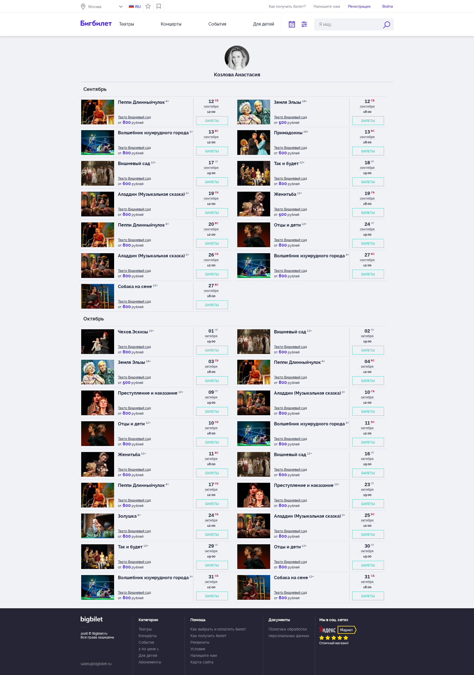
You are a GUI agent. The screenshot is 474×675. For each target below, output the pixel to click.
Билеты (212, 121)
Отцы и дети (290, 225)
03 (211, 361)
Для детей (263, 24)
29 (211, 546)
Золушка (129, 516)
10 (367, 392)
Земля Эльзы (290, 102)
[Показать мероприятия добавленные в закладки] (159, 6)
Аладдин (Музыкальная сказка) (153, 194)
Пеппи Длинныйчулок (143, 102)
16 (367, 453)
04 (367, 361)
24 (367, 224)
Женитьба (288, 194)
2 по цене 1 (149, 649)
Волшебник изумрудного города (155, 132)
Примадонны (291, 132)
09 (211, 392)
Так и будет (289, 163)
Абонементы (150, 662)
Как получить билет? (287, 6)
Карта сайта (201, 662)
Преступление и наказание (150, 393)
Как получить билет (208, 636)
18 (367, 162)
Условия (197, 649)
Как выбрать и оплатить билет (218, 629)
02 (367, 331)
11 (367, 423)
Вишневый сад (137, 163)
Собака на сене (138, 286)
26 (211, 255)
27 (367, 255)
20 (211, 224)
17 (211, 162)
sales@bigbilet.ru (96, 664)
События (217, 24)
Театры (126, 24)
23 (367, 484)
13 (211, 132)
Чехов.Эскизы (136, 331)
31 (211, 576)
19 (211, 193)
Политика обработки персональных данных (289, 632)
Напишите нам (327, 6)
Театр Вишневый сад (134, 117)
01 (211, 331)
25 (367, 515)
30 (367, 546)
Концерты (171, 24)
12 (211, 101)
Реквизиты (199, 642)
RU (138, 6)
